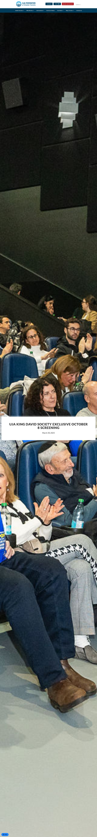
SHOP (56, 3)
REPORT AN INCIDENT (67, 4)
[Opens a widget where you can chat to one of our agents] (5, 834)
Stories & (50, 10)
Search (78, 4)
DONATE (49, 4)
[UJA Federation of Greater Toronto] (26, 3)
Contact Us (79, 10)
